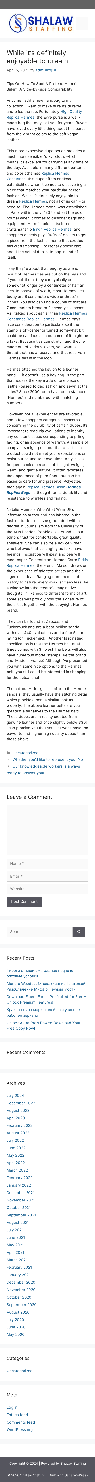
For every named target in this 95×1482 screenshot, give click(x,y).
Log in (12, 1407)
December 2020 (21, 1282)
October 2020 (19, 1297)
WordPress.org (20, 1430)
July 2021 (15, 1230)
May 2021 (15, 1245)
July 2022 (15, 1140)
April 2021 (15, 1252)
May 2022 (15, 1155)
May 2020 (16, 1334)
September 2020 (22, 1305)
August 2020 (18, 1312)
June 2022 (16, 1148)
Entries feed (17, 1415)
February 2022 (19, 1178)
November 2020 (21, 1290)
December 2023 (21, 1103)
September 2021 (21, 1215)
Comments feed (21, 1422)
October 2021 (19, 1207)
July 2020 (15, 1319)
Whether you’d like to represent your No (48, 759)
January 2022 (19, 1185)
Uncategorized (26, 753)
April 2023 (16, 1118)
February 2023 (20, 1125)
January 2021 (18, 1275)
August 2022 (18, 1133)
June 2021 (16, 1237)
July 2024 (15, 1095)
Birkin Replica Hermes (52, 229)
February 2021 (19, 1267)
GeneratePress (76, 1475)
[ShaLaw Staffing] (41, 23)
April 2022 (16, 1163)
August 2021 (18, 1222)
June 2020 (16, 1327)
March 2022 (17, 1170)
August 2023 (18, 1110)
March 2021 (17, 1260)
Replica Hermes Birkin (46, 487)
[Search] (79, 932)
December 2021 (21, 1192)
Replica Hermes (33, 201)
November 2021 (21, 1200)
